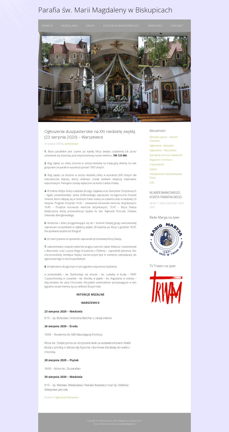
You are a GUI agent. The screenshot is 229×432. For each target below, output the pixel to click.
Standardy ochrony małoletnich (166, 155)
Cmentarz (155, 25)
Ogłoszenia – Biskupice (162, 145)
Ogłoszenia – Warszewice (163, 150)
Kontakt (177, 25)
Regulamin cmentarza (161, 159)
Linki (152, 182)
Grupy (90, 25)
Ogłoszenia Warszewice (66, 397)
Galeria (153, 169)
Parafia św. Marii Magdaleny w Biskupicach (105, 9)
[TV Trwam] (166, 287)
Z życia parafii (157, 164)
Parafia (47, 25)
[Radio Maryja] (166, 239)
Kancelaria (69, 25)
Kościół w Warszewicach (121, 25)
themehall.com (128, 424)
